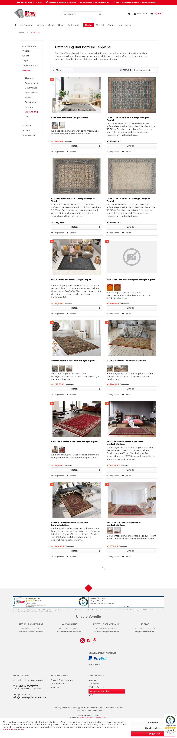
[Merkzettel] (129, 14)
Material (26, 125)
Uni (26, 116)
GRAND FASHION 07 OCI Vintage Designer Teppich (128, 200)
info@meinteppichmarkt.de (29, 697)
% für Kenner (29, 135)
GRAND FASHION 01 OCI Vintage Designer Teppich (128, 119)
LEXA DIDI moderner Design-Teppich (69, 118)
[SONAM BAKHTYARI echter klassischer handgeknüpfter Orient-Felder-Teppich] (132, 338)
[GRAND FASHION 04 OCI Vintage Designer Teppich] (76, 176)
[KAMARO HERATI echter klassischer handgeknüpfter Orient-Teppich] (132, 419)
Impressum (56, 687)
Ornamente (31, 88)
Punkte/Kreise (32, 102)
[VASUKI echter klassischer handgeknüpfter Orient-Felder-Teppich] (76, 338)
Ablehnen (153, 722)
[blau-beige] (55, 368)
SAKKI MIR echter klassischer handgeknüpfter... (75, 442)
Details (75, 146)
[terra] (117, 287)
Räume (26, 130)
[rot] (124, 368)
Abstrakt (29, 78)
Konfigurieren (153, 734)
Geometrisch (31, 92)
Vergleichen (58, 152)
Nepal (25, 60)
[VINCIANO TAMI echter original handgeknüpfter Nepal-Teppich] (132, 257)
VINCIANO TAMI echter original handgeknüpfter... (132, 280)
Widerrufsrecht (96, 687)
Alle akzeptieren (153, 728)
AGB (90, 695)
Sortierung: (125, 70)
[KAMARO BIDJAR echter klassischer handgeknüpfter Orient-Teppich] (76, 500)
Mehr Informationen (13, 729)
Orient (25, 56)
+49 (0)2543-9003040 (149, 2)
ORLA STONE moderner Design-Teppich (71, 280)
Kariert (28, 97)
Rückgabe (93, 683)
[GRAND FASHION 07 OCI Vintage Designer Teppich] (132, 176)
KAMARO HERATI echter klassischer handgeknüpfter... (125, 443)
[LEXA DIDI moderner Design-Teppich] (76, 95)
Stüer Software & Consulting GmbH (93, 717)
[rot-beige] (69, 368)
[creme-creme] (62, 368)
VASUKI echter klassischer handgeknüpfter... (74, 361)
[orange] (110, 287)
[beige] (110, 368)
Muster (26, 70)
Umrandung (31, 112)
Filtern (58, 70)
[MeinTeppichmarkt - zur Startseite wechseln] (25, 13)
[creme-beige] (110, 530)
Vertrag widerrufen (100, 691)
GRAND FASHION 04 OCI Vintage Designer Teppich (73, 200)
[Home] (15, 25)
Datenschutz (57, 683)
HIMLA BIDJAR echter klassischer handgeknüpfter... (124, 524)
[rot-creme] (62, 449)
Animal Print (31, 83)
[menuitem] (82, 14)
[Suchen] (100, 14)
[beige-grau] (55, 125)
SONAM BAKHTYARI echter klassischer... (127, 361)
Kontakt (92, 680)
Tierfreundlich (29, 65)
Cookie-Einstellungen (62, 680)
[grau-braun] (62, 125)
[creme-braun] (55, 449)
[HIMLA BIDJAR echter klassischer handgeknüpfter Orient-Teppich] (132, 500)
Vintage (26, 51)
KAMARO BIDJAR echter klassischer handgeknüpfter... (69, 524)
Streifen (29, 107)
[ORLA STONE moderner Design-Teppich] (76, 257)
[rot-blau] (117, 530)
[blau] (117, 368)
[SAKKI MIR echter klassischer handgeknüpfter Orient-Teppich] (76, 419)
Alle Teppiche (29, 46)
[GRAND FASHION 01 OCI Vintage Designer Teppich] (132, 95)
